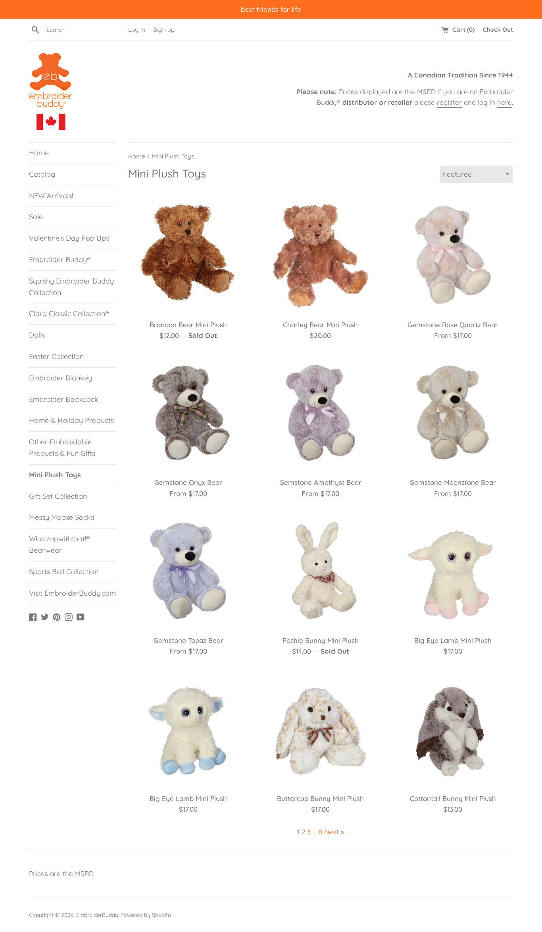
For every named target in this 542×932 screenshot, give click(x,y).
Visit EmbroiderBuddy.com (72, 593)
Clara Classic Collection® (69, 313)
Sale (36, 216)
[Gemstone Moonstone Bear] (453, 413)
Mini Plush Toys (55, 474)
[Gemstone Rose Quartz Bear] (453, 255)
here (504, 102)
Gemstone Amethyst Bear (320, 482)
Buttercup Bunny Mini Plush (320, 798)
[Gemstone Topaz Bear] (188, 571)
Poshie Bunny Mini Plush (321, 640)
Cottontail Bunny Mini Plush (453, 798)
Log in (136, 29)
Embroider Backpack (63, 399)
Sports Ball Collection (63, 571)
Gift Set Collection (58, 496)
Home (39, 152)
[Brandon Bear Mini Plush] (188, 255)
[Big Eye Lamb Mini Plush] (453, 571)
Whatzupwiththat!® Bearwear (59, 544)
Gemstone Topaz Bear (188, 640)
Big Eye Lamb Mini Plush (453, 640)
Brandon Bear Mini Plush (188, 324)
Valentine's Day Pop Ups (69, 238)
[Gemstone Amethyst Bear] (320, 413)
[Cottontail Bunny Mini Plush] (453, 729)
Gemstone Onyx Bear (188, 482)
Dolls (37, 335)
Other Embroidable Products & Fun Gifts (62, 447)
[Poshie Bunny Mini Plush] (320, 571)
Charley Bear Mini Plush (320, 324)
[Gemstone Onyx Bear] (188, 413)
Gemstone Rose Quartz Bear (452, 324)
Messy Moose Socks (61, 517)
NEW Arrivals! (51, 195)
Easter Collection (56, 356)
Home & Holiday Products (71, 420)
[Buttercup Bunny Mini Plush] (320, 729)
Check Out (498, 29)
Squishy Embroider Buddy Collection (71, 286)
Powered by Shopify (146, 914)
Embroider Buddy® (60, 259)
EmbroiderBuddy (97, 914)
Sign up (164, 29)
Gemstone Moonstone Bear (452, 482)
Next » (334, 832)
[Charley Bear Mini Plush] (320, 255)
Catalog (42, 174)
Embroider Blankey (60, 377)
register (449, 102)
